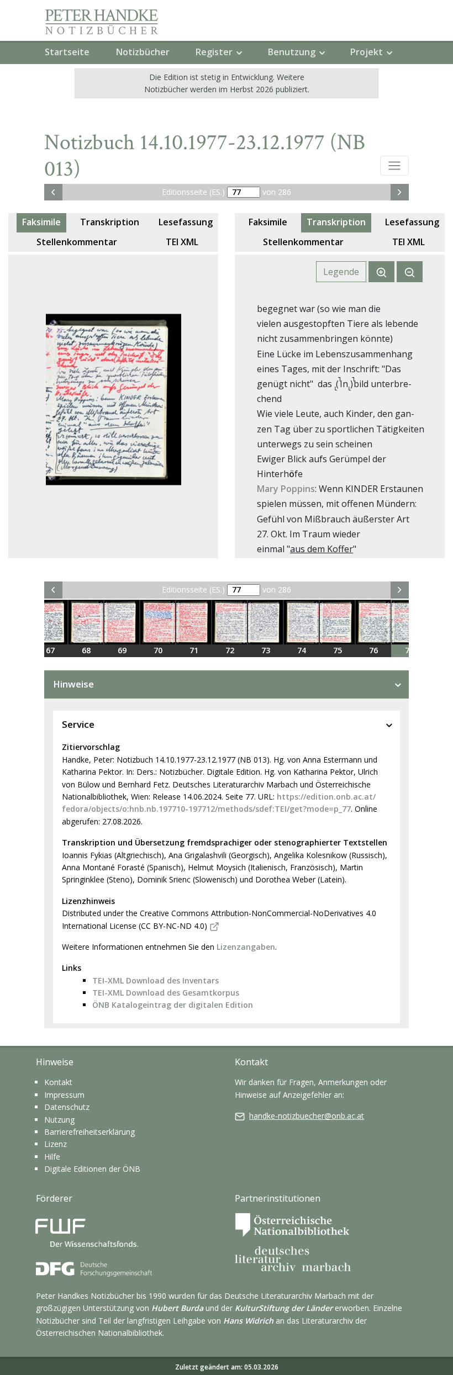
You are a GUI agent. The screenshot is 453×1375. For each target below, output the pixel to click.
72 (229, 650)
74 (301, 650)
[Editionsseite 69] (121, 622)
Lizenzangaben (246, 947)
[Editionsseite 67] (50, 622)
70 (158, 650)
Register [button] (214, 52)
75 (337, 650)
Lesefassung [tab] (186, 222)
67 (50, 650)
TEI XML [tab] (182, 242)
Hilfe (52, 1156)
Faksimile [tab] (41, 222)
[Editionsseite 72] (229, 622)
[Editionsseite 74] (301, 622)
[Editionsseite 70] (157, 622)
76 (373, 650)
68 (86, 650)
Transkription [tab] (109, 222)
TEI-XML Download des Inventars (155, 980)
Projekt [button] (366, 52)
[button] (394, 166)
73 (265, 650)
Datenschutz (66, 1107)
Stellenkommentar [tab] (76, 242)
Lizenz (55, 1144)
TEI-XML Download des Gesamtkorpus (165, 992)
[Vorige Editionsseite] (53, 192)
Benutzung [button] (291, 52)
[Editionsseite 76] (373, 622)
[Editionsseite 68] (86, 622)
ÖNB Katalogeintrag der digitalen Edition (172, 1004)
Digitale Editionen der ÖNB (92, 1169)
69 (122, 650)
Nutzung (59, 1119)
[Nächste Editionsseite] (400, 192)
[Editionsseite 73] (265, 622)
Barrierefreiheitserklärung (89, 1132)
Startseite (67, 52)
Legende (341, 272)
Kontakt (58, 1082)
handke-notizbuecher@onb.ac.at (306, 1115)
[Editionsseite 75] (337, 622)
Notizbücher (143, 52)
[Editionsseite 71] (193, 622)
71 (193, 650)
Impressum (64, 1095)
